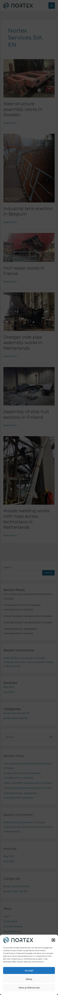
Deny (29, 979)
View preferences (29, 987)
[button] (53, 940)
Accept (29, 970)
